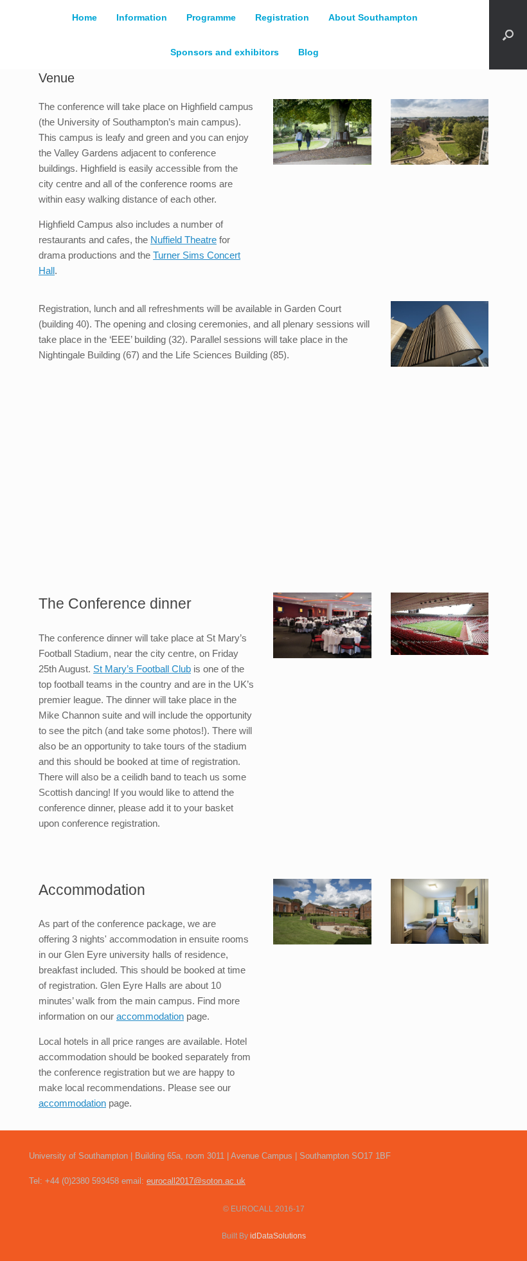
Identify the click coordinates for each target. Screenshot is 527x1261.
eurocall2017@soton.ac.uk (196, 1181)
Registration (282, 17)
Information (141, 17)
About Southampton (373, 17)
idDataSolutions (278, 1236)
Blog (308, 52)
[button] (508, 34)
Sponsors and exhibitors (224, 52)
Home (84, 17)
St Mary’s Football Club (142, 668)
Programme (211, 17)
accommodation (150, 1016)
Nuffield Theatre (183, 239)
